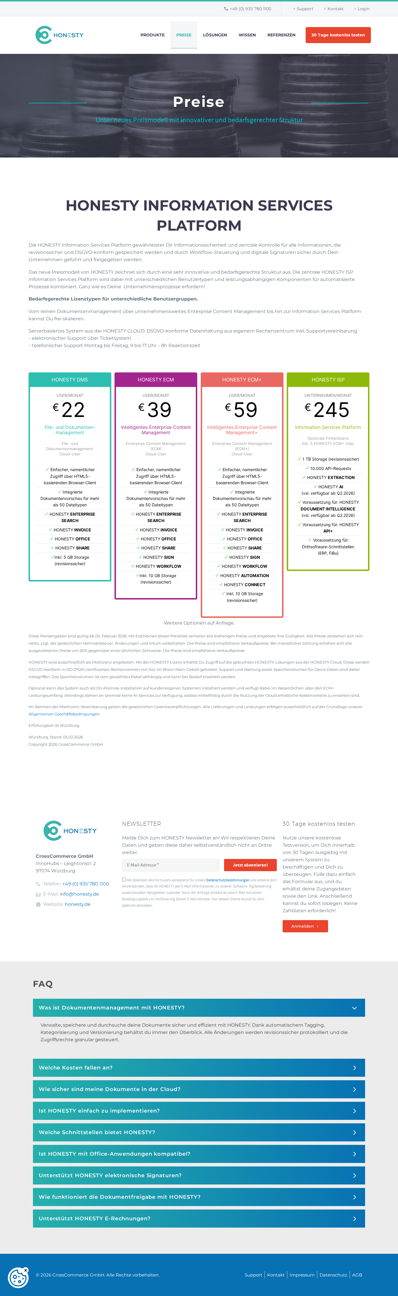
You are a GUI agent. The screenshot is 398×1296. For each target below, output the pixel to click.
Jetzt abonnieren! (250, 865)
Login (363, 8)
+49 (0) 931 (85, 884)
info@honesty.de (79, 894)
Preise (183, 35)
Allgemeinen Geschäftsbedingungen (64, 714)
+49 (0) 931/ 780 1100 (250, 8)
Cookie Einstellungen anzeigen (18, 1277)
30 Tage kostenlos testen (338, 35)
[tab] (199, 1008)
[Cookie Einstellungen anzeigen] (18, 1277)
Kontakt (335, 8)
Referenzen (281, 35)
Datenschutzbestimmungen (227, 880)
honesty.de (78, 904)
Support (305, 8)
